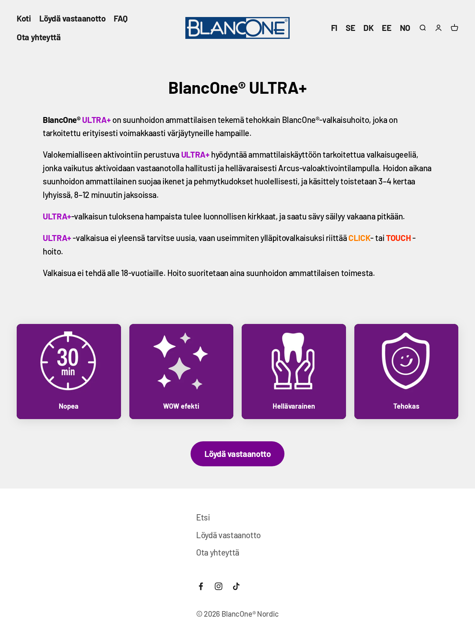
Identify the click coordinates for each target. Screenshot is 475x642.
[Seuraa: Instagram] (218, 586)
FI (334, 28)
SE (350, 28)
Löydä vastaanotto (72, 18)
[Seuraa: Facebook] (201, 586)
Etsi (203, 517)
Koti (24, 18)
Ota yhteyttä (39, 37)
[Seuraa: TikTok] (236, 586)
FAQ (120, 18)
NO (405, 28)
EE (386, 28)
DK (368, 28)
